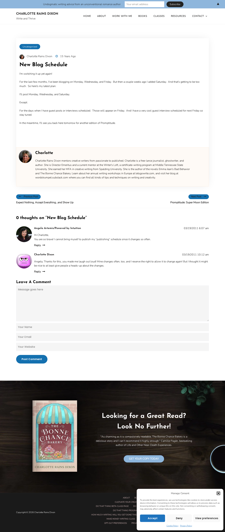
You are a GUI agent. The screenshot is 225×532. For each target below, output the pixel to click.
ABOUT (101, 16)
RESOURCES (178, 16)
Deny (179, 518)
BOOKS (142, 16)
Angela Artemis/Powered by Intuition (57, 228)
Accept (152, 518)
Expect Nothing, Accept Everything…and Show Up (44, 202)
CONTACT (198, 16)
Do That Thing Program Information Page (135, 510)
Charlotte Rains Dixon (37, 13)
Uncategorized (30, 46)
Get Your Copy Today (144, 459)
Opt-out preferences (115, 523)
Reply (37, 245)
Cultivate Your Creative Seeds (131, 502)
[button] (218, 493)
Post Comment (32, 359)
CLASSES (159, 16)
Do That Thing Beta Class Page (112, 506)
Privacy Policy (186, 525)
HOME (87, 16)
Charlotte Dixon (44, 254)
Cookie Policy (172, 525)
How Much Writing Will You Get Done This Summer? (118, 514)
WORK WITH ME (122, 16)
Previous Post (31, 196)
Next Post (196, 196)
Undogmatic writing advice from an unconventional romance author (82, 4)
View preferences (206, 518)
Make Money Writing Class (121, 519)
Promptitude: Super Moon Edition (189, 202)
